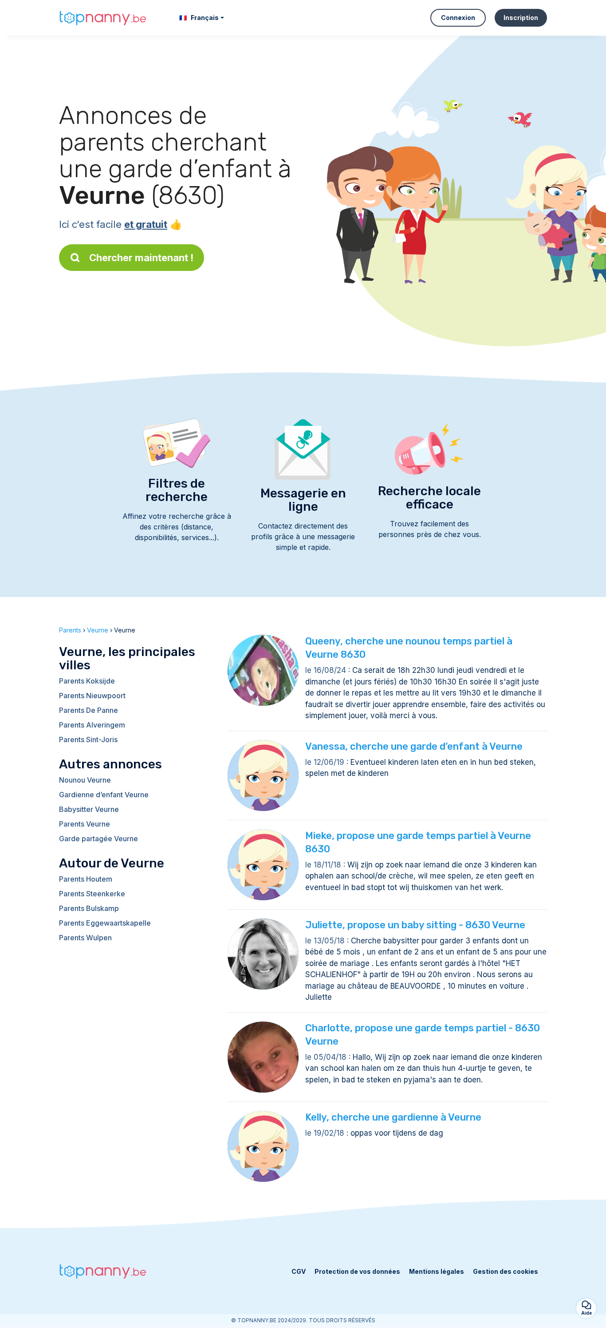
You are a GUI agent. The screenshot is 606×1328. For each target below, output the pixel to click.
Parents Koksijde (87, 680)
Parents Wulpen (85, 937)
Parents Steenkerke (92, 893)
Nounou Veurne (85, 779)
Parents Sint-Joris (88, 739)
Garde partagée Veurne (98, 838)
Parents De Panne (88, 710)
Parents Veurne (84, 823)
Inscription (521, 17)
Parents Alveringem (92, 724)
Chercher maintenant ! (141, 257)
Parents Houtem (85, 879)
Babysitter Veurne (89, 809)
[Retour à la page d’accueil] (103, 17)
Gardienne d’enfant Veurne (104, 794)
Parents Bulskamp (89, 908)
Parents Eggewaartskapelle (105, 922)
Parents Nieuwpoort (92, 695)
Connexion (458, 17)
